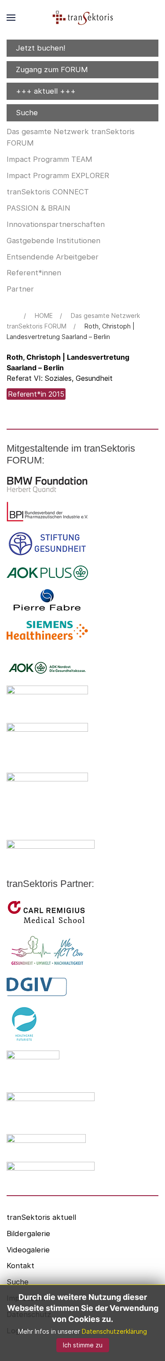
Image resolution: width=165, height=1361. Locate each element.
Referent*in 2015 (36, 394)
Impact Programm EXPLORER (58, 175)
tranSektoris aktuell (41, 1217)
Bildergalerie (28, 1233)
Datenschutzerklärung (114, 1331)
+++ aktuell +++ (46, 91)
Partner (20, 289)
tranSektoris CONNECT (48, 191)
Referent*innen (34, 272)
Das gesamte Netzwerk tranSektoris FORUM (71, 137)
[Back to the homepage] (83, 17)
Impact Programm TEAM (49, 159)
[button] (11, 17)
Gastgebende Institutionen (53, 240)
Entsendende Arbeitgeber (53, 256)
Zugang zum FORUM (52, 69)
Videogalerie (28, 1249)
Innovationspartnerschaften (56, 224)
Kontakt (20, 1265)
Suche (27, 112)
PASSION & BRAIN (38, 208)
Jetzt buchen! (40, 48)
